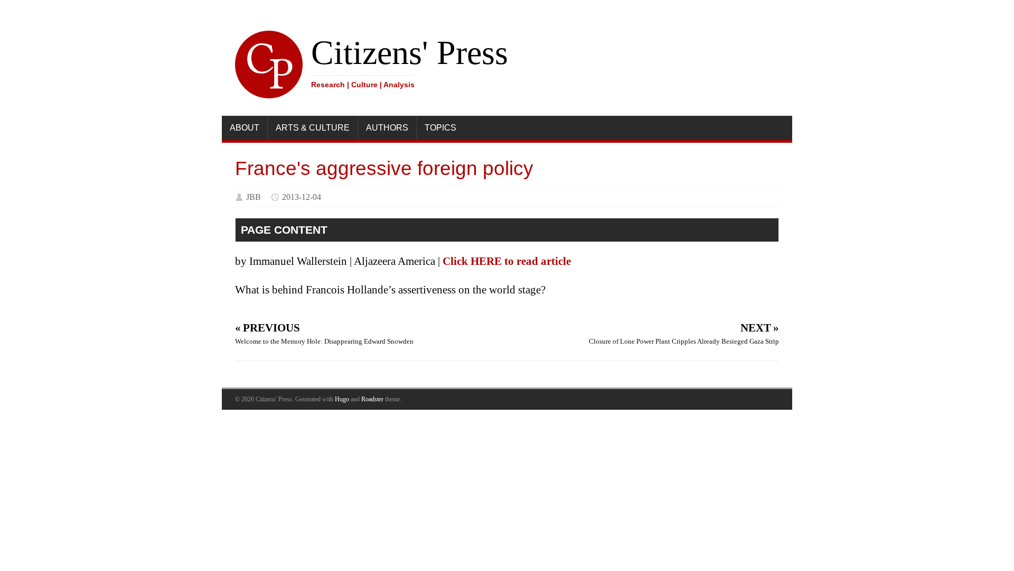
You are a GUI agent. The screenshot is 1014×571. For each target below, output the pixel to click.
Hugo (342, 399)
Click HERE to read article (507, 261)
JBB (253, 196)
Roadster (372, 399)
